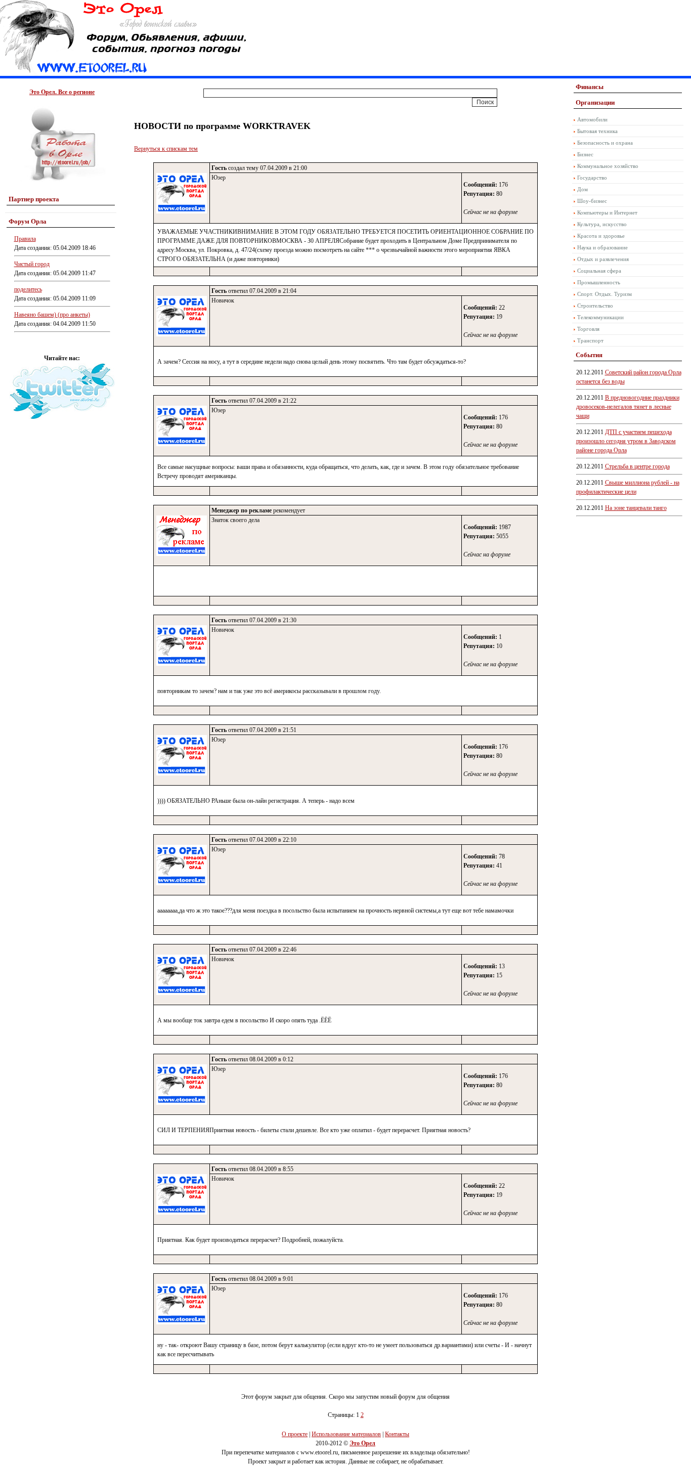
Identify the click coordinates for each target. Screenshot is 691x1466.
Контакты (397, 1434)
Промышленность (598, 282)
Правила (25, 238)
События (589, 355)
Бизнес (585, 154)
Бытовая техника (597, 131)
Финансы (589, 87)
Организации (595, 102)
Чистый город (32, 264)
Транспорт (590, 340)
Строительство (595, 306)
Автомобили (592, 119)
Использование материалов (346, 1434)
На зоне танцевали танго (636, 507)
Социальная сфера (599, 271)
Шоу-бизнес (592, 201)
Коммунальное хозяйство (607, 166)
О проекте (295, 1434)
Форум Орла (28, 221)
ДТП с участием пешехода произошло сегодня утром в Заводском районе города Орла (626, 441)
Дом (582, 189)
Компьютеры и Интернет (607, 212)
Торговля (588, 329)
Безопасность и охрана (605, 143)
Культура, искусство (602, 224)
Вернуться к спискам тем (166, 148)
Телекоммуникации (600, 317)
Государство (592, 178)
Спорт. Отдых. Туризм (604, 294)
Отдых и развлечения (603, 259)
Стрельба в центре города (637, 466)
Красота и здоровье (601, 236)
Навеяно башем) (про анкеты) (52, 314)
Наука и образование (602, 247)
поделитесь (28, 289)
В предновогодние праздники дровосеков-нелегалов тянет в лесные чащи (627, 406)
